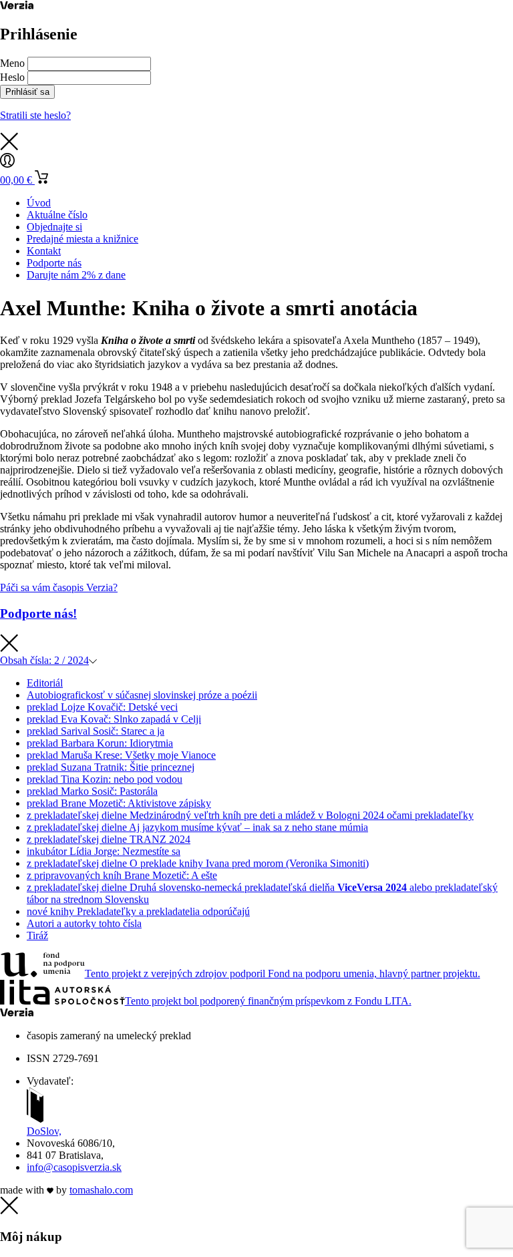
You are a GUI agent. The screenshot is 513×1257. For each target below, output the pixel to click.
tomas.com (101, 1190)
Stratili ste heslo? (35, 115)
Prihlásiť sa (27, 92)
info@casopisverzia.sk (74, 1167)
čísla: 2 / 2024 (44, 660)
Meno (12, 63)
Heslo (12, 77)
